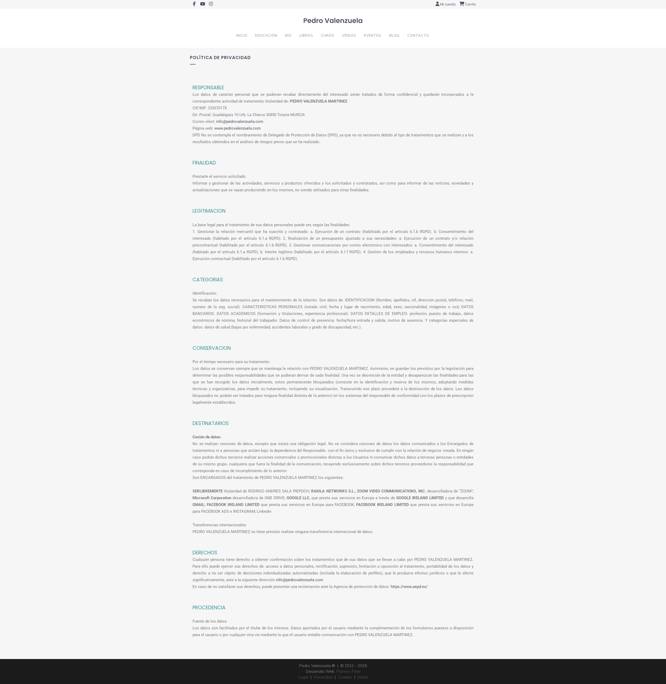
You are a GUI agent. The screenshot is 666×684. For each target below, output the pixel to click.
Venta (362, 677)
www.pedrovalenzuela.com (237, 128)
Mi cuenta (448, 4)
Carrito (470, 4)
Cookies (345, 677)
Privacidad (322, 677)
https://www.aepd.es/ (409, 586)
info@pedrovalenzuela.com (239, 121)
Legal (303, 677)
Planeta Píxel (348, 671)
